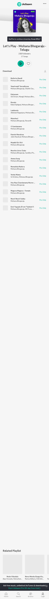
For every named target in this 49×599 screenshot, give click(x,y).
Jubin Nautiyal (16, 137)
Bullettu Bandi (16, 78)
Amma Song (15, 159)
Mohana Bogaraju (32, 113)
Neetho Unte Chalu (18, 151)
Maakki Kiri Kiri (17, 143)
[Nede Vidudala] (12, 564)
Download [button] (7, 71)
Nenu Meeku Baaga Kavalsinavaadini (34, 577)
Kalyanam (14, 94)
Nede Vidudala (12, 577)
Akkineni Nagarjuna (18, 113)
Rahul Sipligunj (16, 105)
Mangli (21, 97)
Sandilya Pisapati (31, 153)
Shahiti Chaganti (31, 89)
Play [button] (21, 63)
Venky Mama (15, 175)
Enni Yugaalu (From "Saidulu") (22, 207)
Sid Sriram (14, 97)
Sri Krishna (14, 177)
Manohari (14, 118)
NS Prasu (28, 209)
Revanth (28, 121)
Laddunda (14, 110)
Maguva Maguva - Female (20, 191)
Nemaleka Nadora (18, 167)
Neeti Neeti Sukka (18, 199)
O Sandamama (16, 126)
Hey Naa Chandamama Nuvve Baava (24, 183)
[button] (28, 63)
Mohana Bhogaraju (17, 81)
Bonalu (13, 102)
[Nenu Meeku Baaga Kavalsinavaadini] (34, 564)
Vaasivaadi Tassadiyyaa (20, 86)
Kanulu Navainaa (17, 135)
